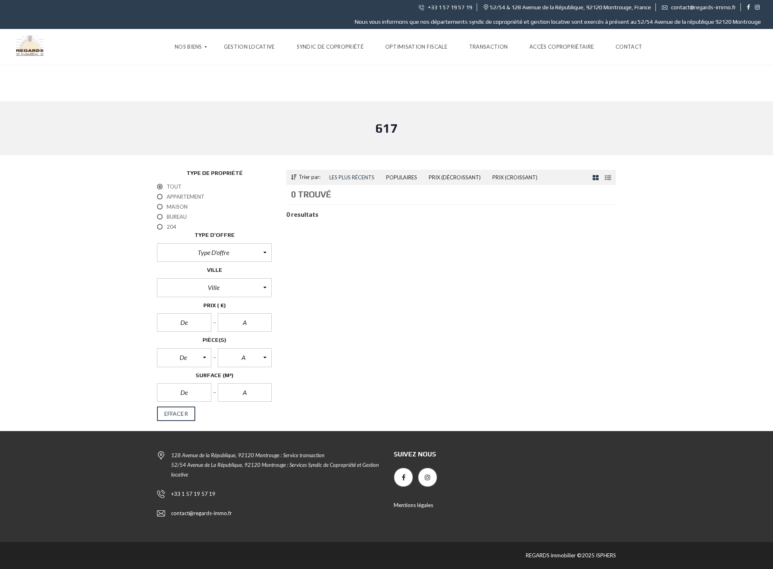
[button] (214, 252)
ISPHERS (605, 555)
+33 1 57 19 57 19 (449, 7)
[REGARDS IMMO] (30, 47)
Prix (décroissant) (455, 177)
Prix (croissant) (514, 177)
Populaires (401, 177)
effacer (176, 413)
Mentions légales (413, 505)
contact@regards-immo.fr (703, 7)
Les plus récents (351, 177)
